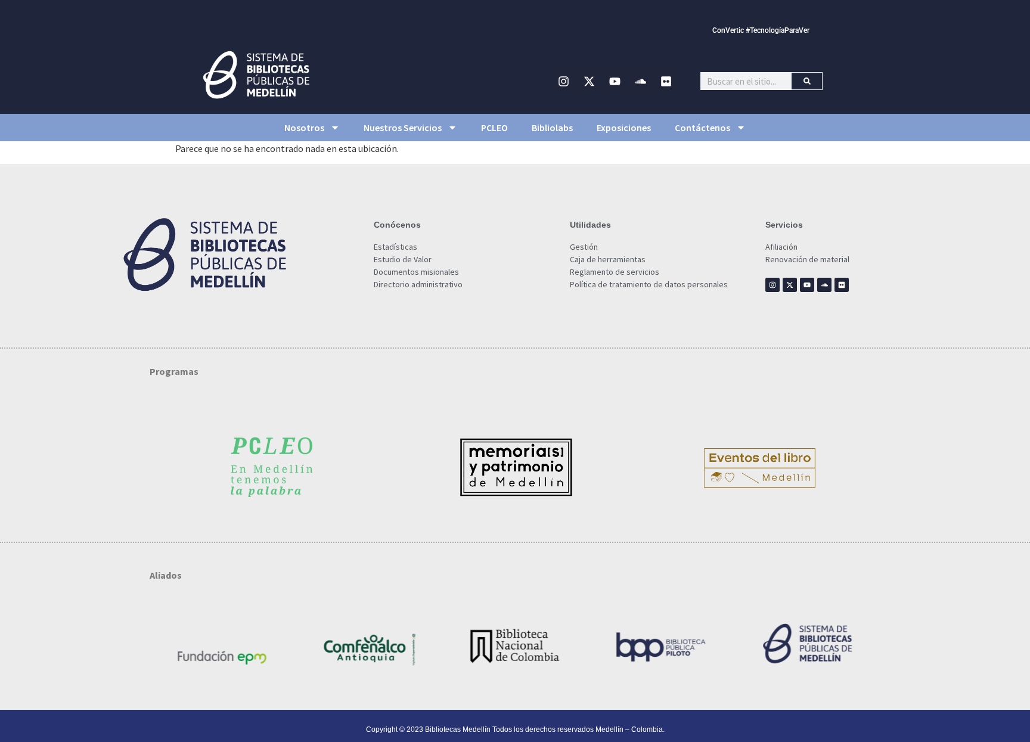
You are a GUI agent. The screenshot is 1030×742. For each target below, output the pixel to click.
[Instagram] (564, 81)
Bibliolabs (552, 128)
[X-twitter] (589, 81)
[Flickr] (666, 81)
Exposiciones (624, 128)
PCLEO (494, 128)
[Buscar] (807, 81)
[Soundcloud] (640, 81)
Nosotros (304, 128)
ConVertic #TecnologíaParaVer (760, 30)
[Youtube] (615, 81)
